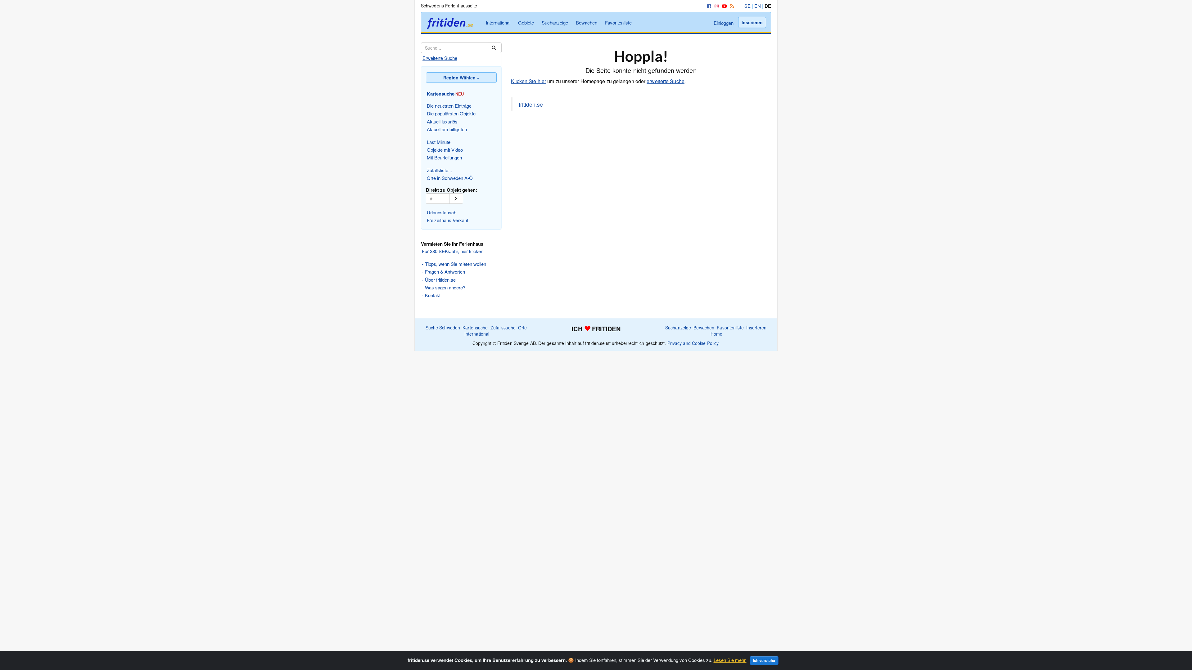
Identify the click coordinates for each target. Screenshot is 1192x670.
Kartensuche (475, 327)
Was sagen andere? (445, 287)
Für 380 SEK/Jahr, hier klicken (452, 251)
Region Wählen (460, 77)
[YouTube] (723, 5)
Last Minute (438, 142)
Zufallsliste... (439, 170)
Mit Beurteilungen (444, 157)
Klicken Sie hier (528, 81)
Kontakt (432, 295)
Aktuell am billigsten (447, 129)
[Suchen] (495, 47)
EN (757, 5)
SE (747, 5)
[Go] (456, 198)
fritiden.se (531, 104)
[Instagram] (715, 5)
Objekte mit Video (445, 149)
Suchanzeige (555, 22)
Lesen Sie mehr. (730, 660)
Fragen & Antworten (445, 271)
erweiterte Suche (665, 81)
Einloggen (724, 23)
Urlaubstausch (441, 212)
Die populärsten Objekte (451, 113)
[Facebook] (708, 5)
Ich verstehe (764, 660)
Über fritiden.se (440, 279)
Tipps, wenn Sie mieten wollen (455, 264)
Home (716, 334)
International (498, 22)
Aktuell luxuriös (442, 121)
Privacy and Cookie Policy (693, 343)
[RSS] (731, 5)
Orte (522, 327)
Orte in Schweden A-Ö (450, 178)
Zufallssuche (503, 327)
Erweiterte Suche (439, 58)
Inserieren (752, 22)
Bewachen (586, 22)
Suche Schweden (443, 327)
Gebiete (526, 22)
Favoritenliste (618, 22)
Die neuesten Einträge (449, 105)
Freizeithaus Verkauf (447, 220)
